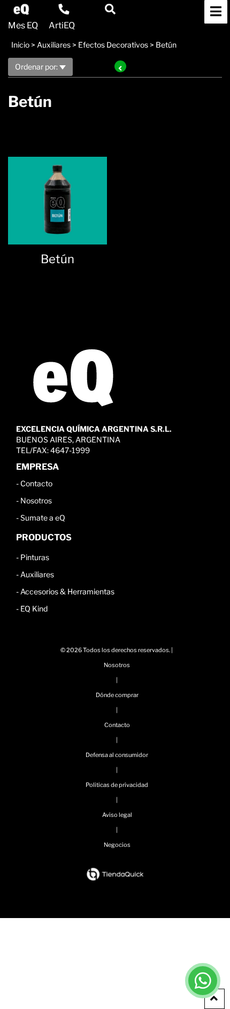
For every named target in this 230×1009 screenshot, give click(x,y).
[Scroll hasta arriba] (214, 999)
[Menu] (215, 12)
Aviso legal (117, 815)
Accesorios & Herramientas (67, 591)
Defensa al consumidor (117, 755)
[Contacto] (63, 9)
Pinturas (34, 557)
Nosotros (36, 500)
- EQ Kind (32, 608)
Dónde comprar (117, 695)
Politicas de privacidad (117, 785)
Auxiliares (54, 44)
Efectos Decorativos (113, 44)
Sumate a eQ (42, 517)
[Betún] (57, 195)
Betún (166, 44)
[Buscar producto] (110, 9)
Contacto (36, 483)
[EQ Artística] (21, 9)
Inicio (20, 44)
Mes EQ (23, 25)
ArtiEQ (62, 25)
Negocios (117, 845)
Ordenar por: (37, 66)
